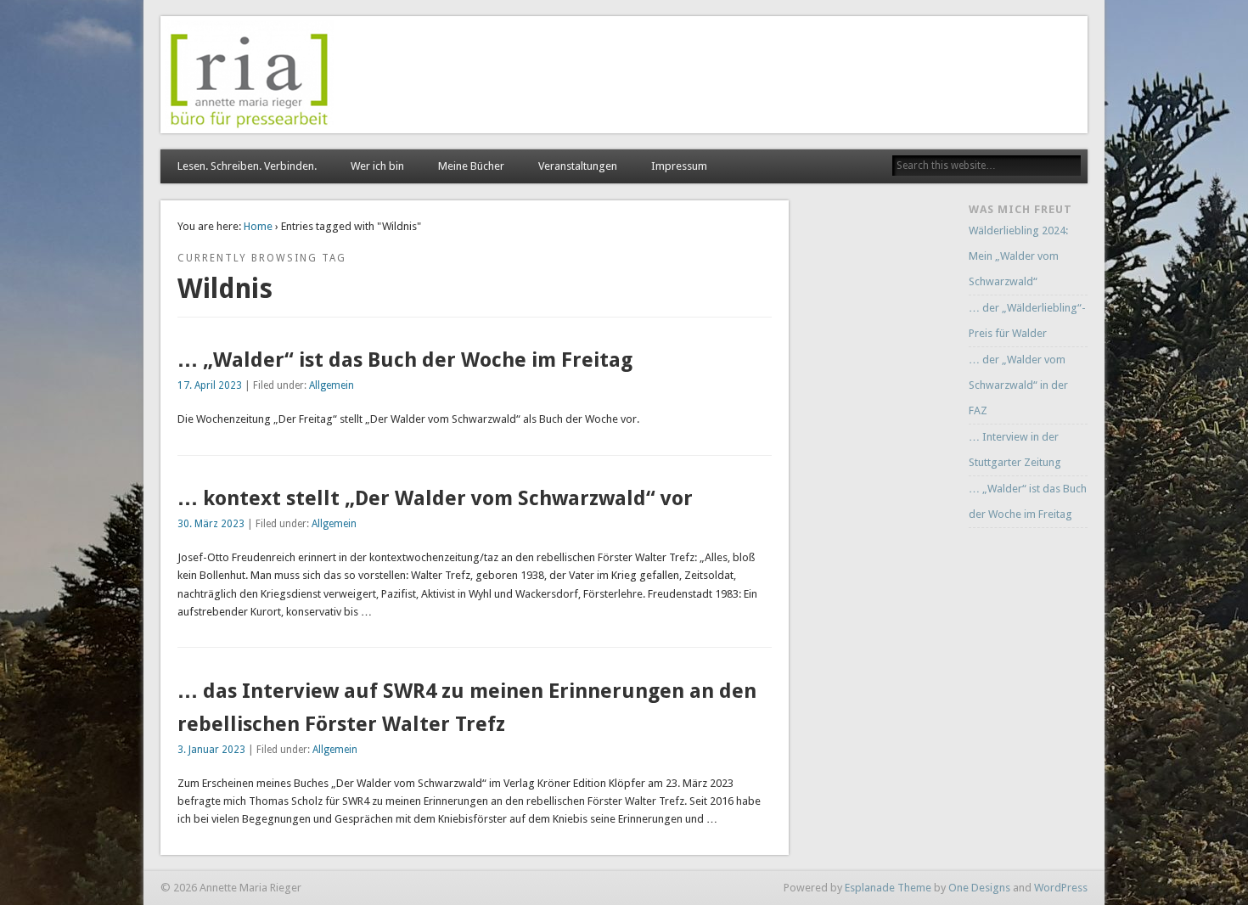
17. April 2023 (209, 385)
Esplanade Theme (888, 887)
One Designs (979, 887)
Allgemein (331, 385)
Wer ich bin (377, 166)
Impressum (679, 166)
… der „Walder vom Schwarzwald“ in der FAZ (1018, 385)
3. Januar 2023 (211, 750)
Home (258, 226)
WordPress (1061, 887)
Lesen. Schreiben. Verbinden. (247, 166)
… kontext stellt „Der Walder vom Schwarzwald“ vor (435, 498)
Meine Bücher (471, 166)
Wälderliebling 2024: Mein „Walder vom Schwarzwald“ (1018, 256)
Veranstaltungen (577, 166)
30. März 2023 (211, 524)
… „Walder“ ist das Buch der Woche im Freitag (404, 360)
